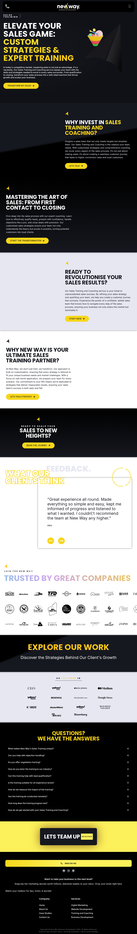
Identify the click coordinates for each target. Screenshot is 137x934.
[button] (61, 540)
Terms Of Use (44, 931)
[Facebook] (64, 871)
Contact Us (44, 917)
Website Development (81, 909)
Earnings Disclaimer (72, 931)
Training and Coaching (82, 913)
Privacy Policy (56, 931)
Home (42, 905)
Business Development (82, 917)
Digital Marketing (79, 905)
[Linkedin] (73, 871)
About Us (43, 909)
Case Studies (45, 913)
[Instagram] (68, 871)
